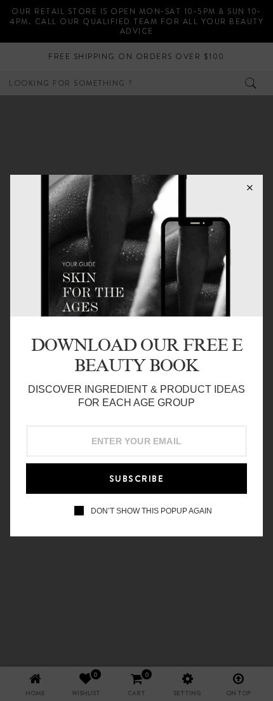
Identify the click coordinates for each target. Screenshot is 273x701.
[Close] (249, 188)
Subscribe (136, 478)
